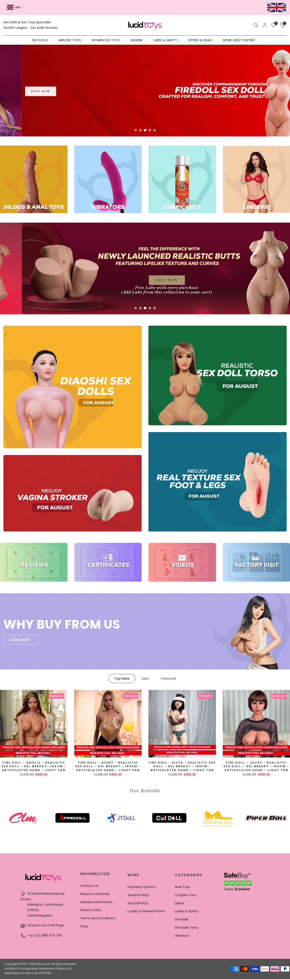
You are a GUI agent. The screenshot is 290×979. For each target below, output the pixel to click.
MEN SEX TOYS (70, 40)
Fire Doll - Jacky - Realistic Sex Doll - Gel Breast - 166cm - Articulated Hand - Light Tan (256, 766)
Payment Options (141, 887)
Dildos (179, 903)
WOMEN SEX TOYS (106, 40)
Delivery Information (96, 902)
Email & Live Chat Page (45, 925)
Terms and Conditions (97, 918)
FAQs (84, 926)
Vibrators (182, 935)
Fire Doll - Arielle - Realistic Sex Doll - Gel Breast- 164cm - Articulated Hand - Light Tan (33, 766)
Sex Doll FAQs (138, 903)
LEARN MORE (19, 639)
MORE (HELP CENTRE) (239, 40)
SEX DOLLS (40, 40)
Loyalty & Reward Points (146, 911)
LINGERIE (136, 40)
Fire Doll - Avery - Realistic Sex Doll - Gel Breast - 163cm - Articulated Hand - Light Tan (108, 766)
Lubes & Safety (187, 911)
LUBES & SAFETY (165, 40)
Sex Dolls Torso (186, 927)
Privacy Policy (91, 910)
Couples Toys (185, 895)
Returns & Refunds (94, 894)
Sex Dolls (181, 919)
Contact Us (89, 885)
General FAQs (138, 895)
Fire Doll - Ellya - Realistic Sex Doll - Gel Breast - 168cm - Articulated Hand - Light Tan (182, 766)
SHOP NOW (77, 93)
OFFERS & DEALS (200, 40)
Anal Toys (182, 887)
